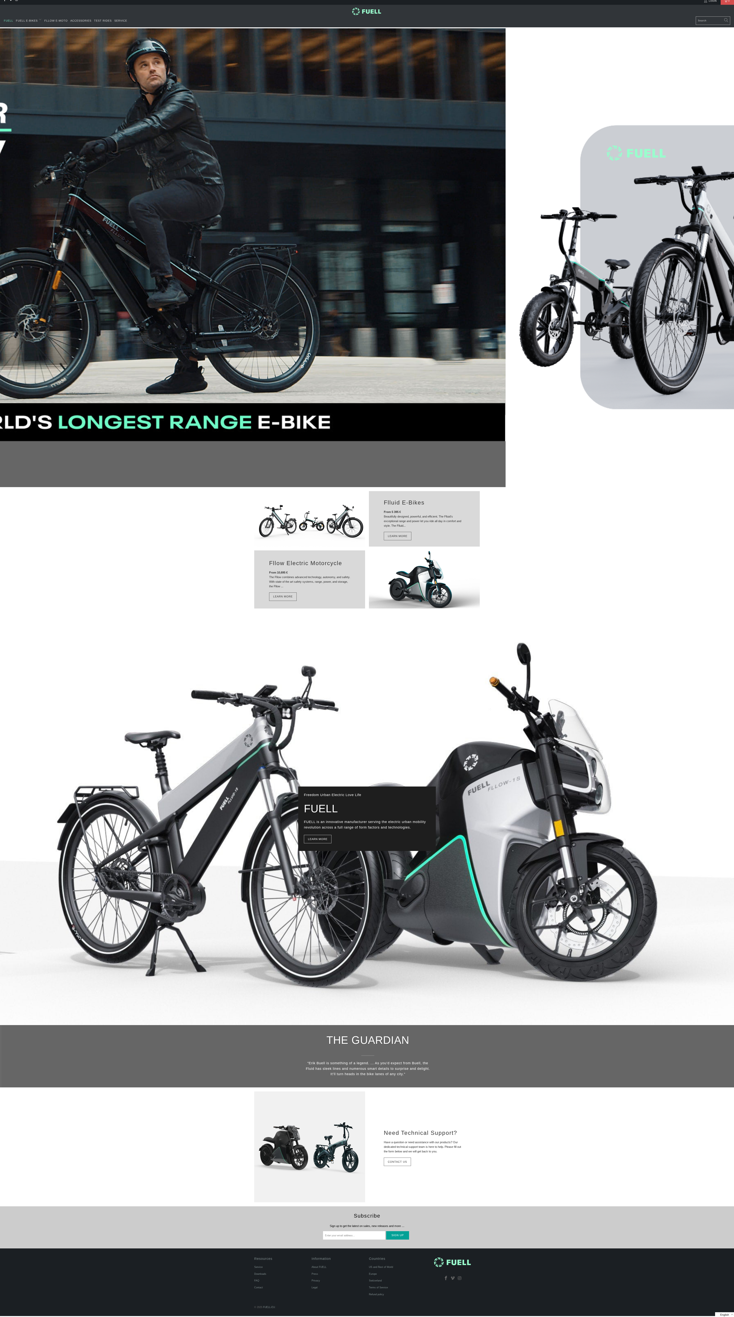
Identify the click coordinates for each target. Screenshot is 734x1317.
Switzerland (375, 1280)
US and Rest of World (381, 1267)
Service (120, 20)
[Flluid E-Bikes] (309, 518)
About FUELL (319, 1267)
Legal (314, 1287)
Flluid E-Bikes (404, 502)
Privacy (316, 1280)
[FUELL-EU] (367, 11)
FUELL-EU (269, 1307)
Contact (258, 1287)
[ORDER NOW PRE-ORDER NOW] (367, 257)
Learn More (397, 536)
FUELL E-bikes (27, 20)
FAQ (256, 1280)
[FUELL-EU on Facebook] (446, 1278)
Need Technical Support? (420, 1133)
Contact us (397, 1161)
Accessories (80, 20)
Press (315, 1273)
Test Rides (103, 20)
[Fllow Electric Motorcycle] (424, 579)
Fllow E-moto (56, 20)
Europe (373, 1273)
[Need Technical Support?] (309, 1146)
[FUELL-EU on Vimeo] (453, 1278)
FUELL (8, 20)
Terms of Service (378, 1287)
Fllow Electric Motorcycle (305, 563)
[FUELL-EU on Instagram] (460, 1278)
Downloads (260, 1273)
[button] (724, 1314)
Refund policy (376, 1294)
